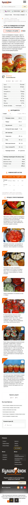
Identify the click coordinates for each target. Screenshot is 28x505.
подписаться (22, 482)
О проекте (5, 457)
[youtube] (25, 487)
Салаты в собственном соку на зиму (9, 409)
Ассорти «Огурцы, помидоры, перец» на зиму (11, 407)
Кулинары (5, 455)
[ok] (18, 487)
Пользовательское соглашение (18, 459)
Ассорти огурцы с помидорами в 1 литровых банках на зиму (14, 414)
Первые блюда (16, 11)
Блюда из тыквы (8, 14)
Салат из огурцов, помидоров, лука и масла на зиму (12, 405)
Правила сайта (18, 462)
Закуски (16, 443)
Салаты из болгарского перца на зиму (11, 19)
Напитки (16, 445)
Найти (24, 6)
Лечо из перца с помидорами (19, 14)
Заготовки (7, 18)
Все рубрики (17, 448)
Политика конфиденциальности (19, 456)
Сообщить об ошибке (12, 30)
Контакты (5, 459)
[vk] (21, 487)
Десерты (16, 441)
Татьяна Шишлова (10, 77)
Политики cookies (18, 464)
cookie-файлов (21, 498)
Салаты (7, 11)
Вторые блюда (6, 445)
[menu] (24, 2)
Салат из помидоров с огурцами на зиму (10, 416)
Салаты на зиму (13, 18)
